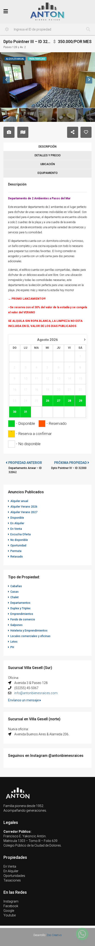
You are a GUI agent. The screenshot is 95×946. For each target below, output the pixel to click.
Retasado (16, 556)
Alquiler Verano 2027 (23, 512)
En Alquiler (17, 523)
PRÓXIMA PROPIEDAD (70, 463)
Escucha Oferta (20, 534)
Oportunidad (18, 545)
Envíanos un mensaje (24, 700)
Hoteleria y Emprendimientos (29, 630)
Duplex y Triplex (20, 608)
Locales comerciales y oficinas (30, 636)
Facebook (10, 906)
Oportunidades (14, 876)
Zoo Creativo (54, 935)
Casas (14, 591)
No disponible (19, 540)
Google (8, 910)
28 (69, 400)
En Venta (16, 528)
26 (47, 400)
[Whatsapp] (82, 934)
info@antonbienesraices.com (36, 693)
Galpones (16, 625)
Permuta (15, 551)
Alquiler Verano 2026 (23, 506)
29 (80, 400)
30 (14, 411)
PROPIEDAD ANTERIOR (25, 463)
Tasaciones (12, 880)
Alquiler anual (19, 501)
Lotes (14, 641)
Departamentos (20, 602)
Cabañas (16, 586)
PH (12, 647)
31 (25, 411)
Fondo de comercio (22, 619)
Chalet (14, 597)
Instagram (10, 901)
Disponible (17, 517)
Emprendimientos (21, 614)
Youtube (9, 915)
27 (58, 400)
